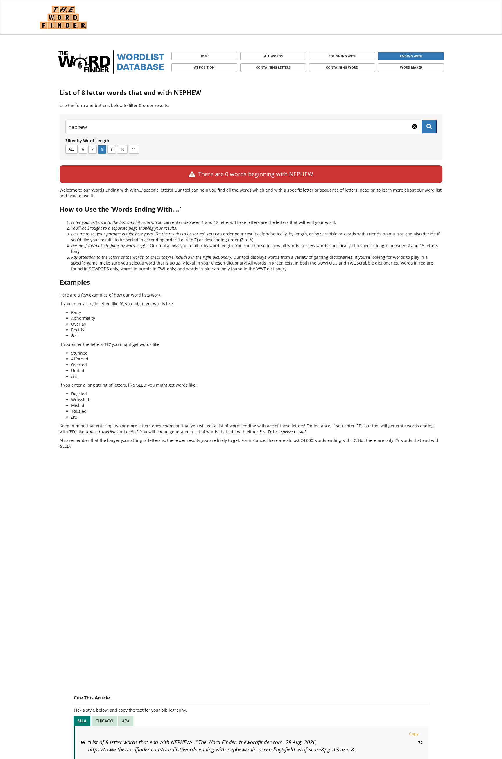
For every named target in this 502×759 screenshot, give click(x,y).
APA (126, 721)
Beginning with (342, 56)
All (71, 149)
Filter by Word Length (87, 140)
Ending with (411, 56)
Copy (414, 733)
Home (204, 56)
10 (122, 149)
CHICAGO (104, 721)
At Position (204, 67)
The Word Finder (63, 17)
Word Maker (411, 67)
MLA (82, 721)
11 (134, 149)
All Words (273, 56)
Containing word (342, 67)
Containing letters (273, 67)
